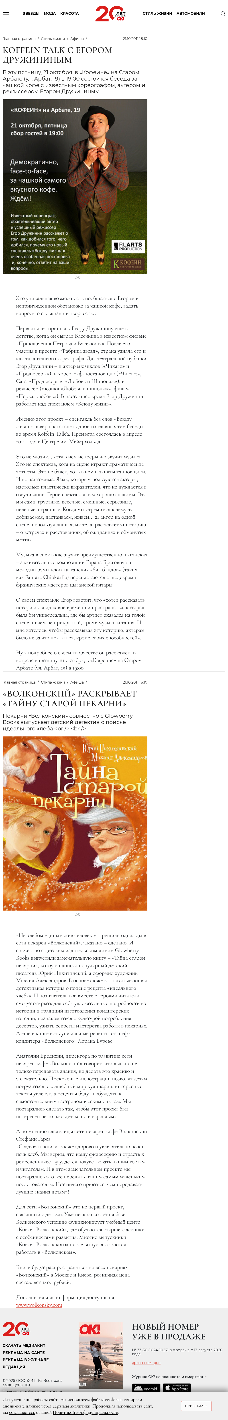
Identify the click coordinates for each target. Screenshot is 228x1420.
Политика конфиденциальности (33, 1391)
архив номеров (146, 1363)
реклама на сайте (24, 1353)
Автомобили (191, 14)
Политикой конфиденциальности (85, 1412)
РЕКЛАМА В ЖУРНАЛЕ (26, 1360)
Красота (69, 14)
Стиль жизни (157, 14)
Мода (50, 14)
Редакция (14, 1367)
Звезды (31, 14)
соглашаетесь (22, 1412)
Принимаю (196, 1406)
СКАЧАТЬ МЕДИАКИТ (24, 1345)
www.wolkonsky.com (39, 1304)
